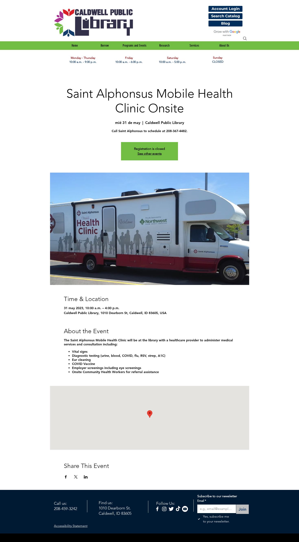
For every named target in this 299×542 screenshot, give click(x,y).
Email (201, 501)
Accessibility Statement (70, 526)
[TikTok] (178, 509)
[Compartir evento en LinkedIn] (86, 476)
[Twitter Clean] (171, 509)
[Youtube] (185, 509)
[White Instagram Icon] (164, 509)
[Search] (245, 38)
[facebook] (157, 509)
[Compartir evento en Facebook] (66, 476)
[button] (105, 45)
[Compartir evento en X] (76, 476)
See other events (149, 153)
